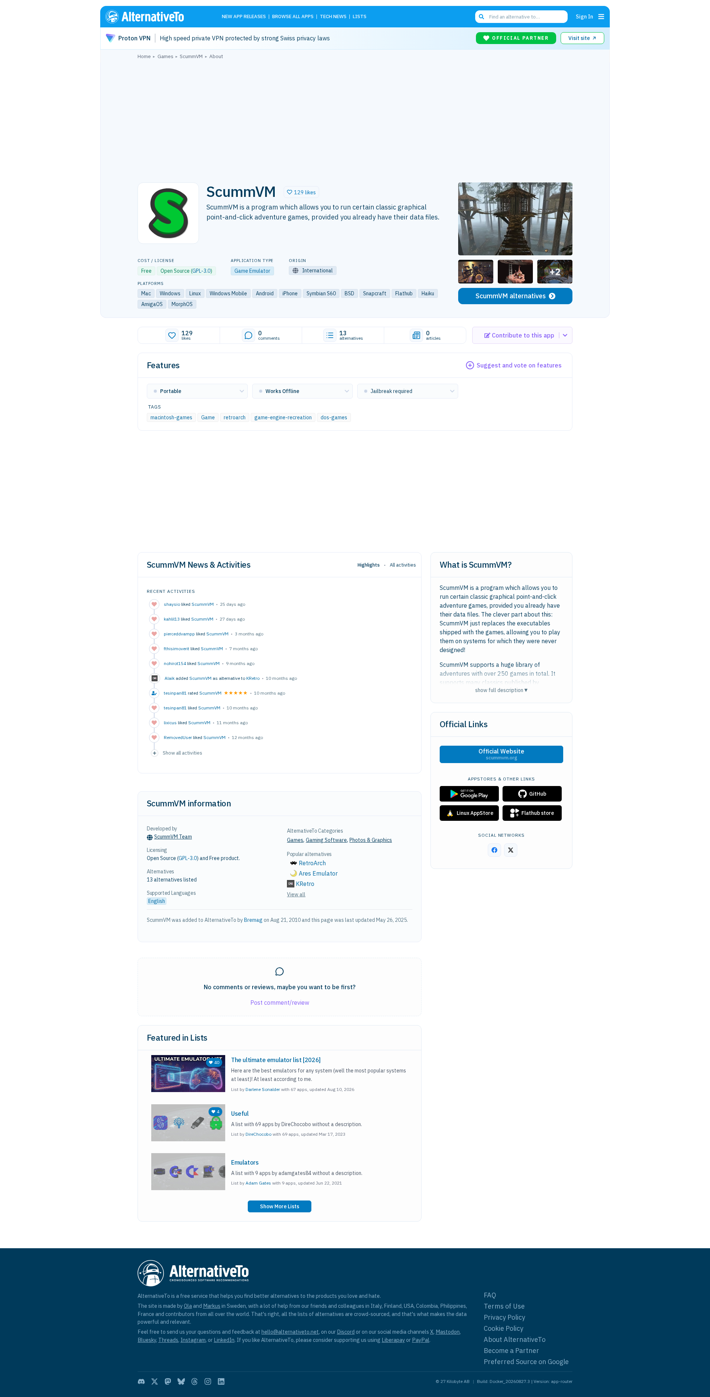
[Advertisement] (355, 119)
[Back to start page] (155, 16)
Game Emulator (252, 271)
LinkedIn (224, 1339)
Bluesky (147, 1339)
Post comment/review (279, 1002)
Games (295, 840)
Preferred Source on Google (526, 1361)
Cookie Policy (503, 1328)
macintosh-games (171, 417)
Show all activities (182, 752)
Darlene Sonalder (263, 1089)
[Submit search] (481, 16)
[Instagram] (208, 1381)
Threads (168, 1339)
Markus (211, 1305)
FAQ (490, 1295)
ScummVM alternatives (511, 296)
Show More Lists (279, 1206)
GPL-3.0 (201, 271)
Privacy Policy (504, 1317)
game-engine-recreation (283, 417)
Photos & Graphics (370, 840)
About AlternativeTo (514, 1339)
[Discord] (141, 1381)
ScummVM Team (173, 836)
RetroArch (312, 863)
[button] (301, 192)
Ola (188, 1305)
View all (296, 894)
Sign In (584, 16)
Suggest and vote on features (519, 365)
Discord (346, 1331)
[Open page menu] (601, 16)
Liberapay (393, 1339)
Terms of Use (504, 1306)
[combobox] (521, 16)
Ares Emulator (318, 873)
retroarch (235, 417)
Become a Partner (511, 1350)
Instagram (193, 1339)
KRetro (253, 678)
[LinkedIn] (221, 1381)
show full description (501, 690)
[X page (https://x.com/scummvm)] (510, 850)
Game (208, 417)
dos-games (334, 417)
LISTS (359, 16)
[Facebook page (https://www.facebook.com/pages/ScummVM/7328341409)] (494, 850)
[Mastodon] (168, 1381)
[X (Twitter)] (154, 1381)
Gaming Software (326, 840)
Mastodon (448, 1331)
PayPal (420, 1339)
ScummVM (203, 604)
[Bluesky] (181, 1381)
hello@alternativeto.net (290, 1331)
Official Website (501, 754)
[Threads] (194, 1381)
